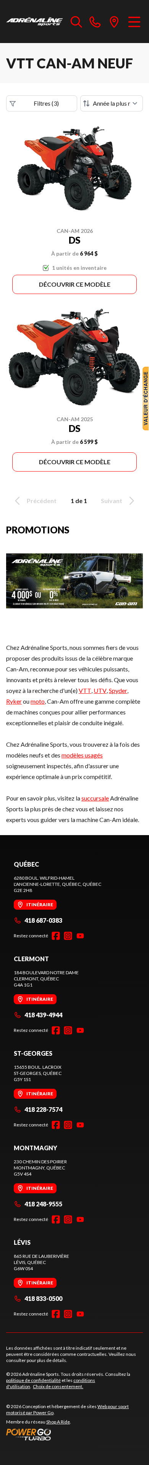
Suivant (111, 500)
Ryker (14, 701)
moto (38, 701)
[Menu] (134, 21)
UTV (100, 690)
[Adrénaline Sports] (34, 21)
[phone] (95, 21)
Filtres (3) (46, 103)
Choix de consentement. (58, 1386)
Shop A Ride (58, 1422)
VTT (85, 690)
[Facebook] (55, 935)
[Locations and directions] (114, 21)
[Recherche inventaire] (76, 21)
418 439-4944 (43, 1014)
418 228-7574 (43, 1109)
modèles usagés (82, 755)
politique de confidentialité (33, 1380)
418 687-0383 (43, 920)
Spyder (118, 690)
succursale (95, 798)
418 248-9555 (43, 1204)
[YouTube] (80, 935)
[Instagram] (68, 935)
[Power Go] (74, 1434)
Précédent (42, 500)
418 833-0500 (43, 1298)
